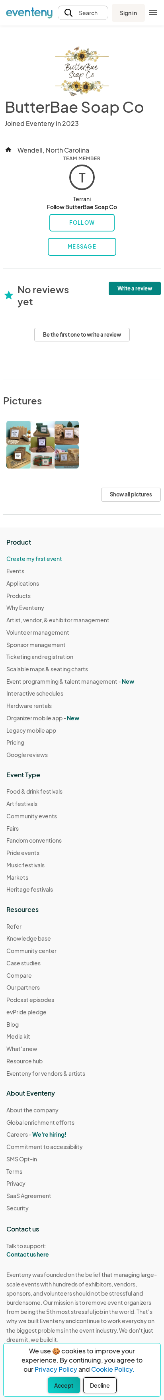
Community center (31, 950)
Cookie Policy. (113, 1369)
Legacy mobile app (31, 730)
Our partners (23, 987)
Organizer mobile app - (42, 718)
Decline (100, 1385)
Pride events (22, 852)
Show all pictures (131, 494)
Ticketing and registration (39, 656)
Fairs (12, 828)
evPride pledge (26, 1012)
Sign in (128, 12)
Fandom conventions (34, 840)
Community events (31, 816)
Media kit (18, 1036)
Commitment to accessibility (44, 1146)
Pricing (15, 742)
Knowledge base (28, 938)
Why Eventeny (25, 607)
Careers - (36, 1134)
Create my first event (34, 558)
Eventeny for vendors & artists (45, 1073)
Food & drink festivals (34, 791)
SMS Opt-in (21, 1159)
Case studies (23, 963)
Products (18, 595)
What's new (21, 1048)
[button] (83, 13)
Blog (12, 1024)
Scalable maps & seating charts (47, 669)
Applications (22, 583)
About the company (32, 1110)
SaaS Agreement (28, 1195)
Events (15, 571)
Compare (19, 975)
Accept (64, 1385)
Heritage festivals (29, 889)
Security (17, 1208)
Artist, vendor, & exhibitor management (57, 620)
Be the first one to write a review (82, 334)
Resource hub (24, 1061)
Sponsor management (36, 644)
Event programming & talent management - (70, 681)
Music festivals (25, 865)
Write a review (134, 288)
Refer (13, 926)
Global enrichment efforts (40, 1122)
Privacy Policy (56, 1369)
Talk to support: (27, 1250)
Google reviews (27, 754)
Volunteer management (37, 632)
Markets (17, 877)
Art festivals (21, 803)
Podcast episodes (30, 999)
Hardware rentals (29, 705)
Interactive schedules (34, 693)
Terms (14, 1171)
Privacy (15, 1183)
